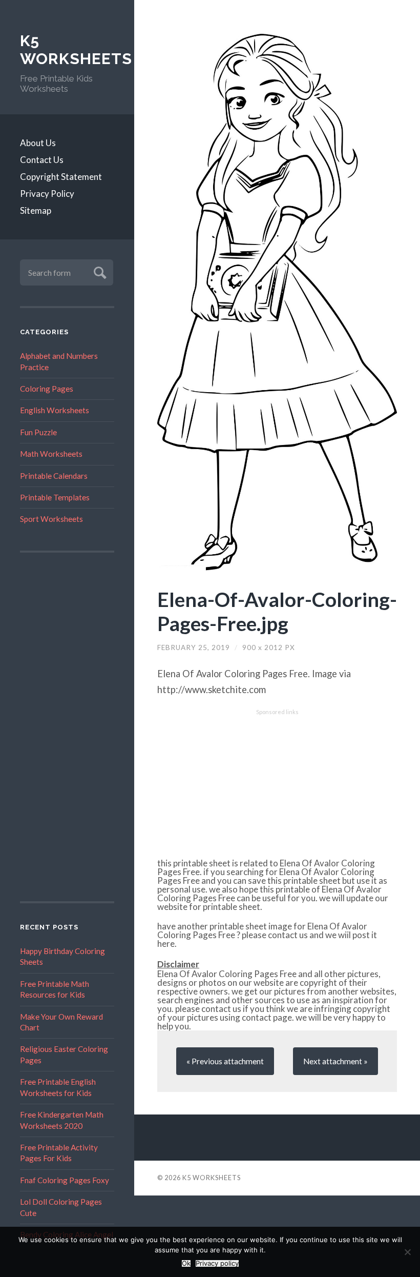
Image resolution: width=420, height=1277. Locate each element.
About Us (38, 142)
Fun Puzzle (38, 432)
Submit (98, 271)
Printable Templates (55, 497)
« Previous (225, 1061)
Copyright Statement (61, 176)
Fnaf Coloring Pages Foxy (64, 1180)
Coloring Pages (46, 388)
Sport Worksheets (51, 518)
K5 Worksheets (67, 50)
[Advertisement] (67, 727)
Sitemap (35, 210)
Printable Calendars (54, 475)
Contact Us (42, 159)
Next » (335, 1061)
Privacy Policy (47, 193)
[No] (407, 1252)
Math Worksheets (51, 453)
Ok (186, 1263)
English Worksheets (54, 410)
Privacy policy (217, 1263)
